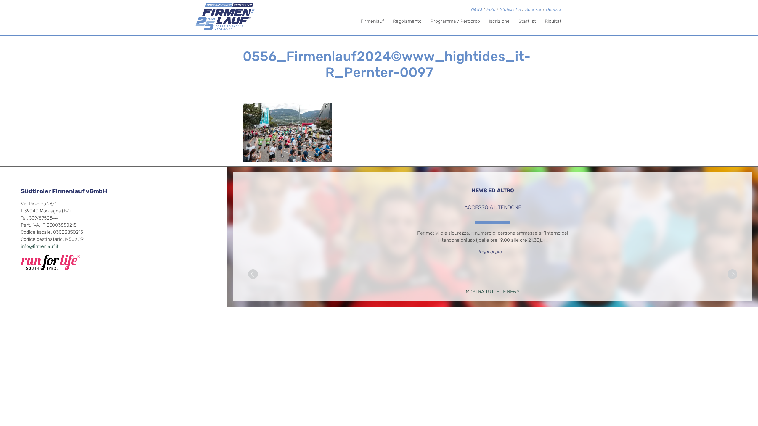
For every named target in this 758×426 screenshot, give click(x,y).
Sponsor (533, 10)
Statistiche (510, 10)
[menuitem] (554, 10)
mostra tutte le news (493, 292)
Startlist (527, 21)
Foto (490, 10)
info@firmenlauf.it (40, 246)
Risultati (554, 21)
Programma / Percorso (455, 21)
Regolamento (407, 21)
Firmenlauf (372, 21)
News (476, 9)
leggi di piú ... (493, 252)
